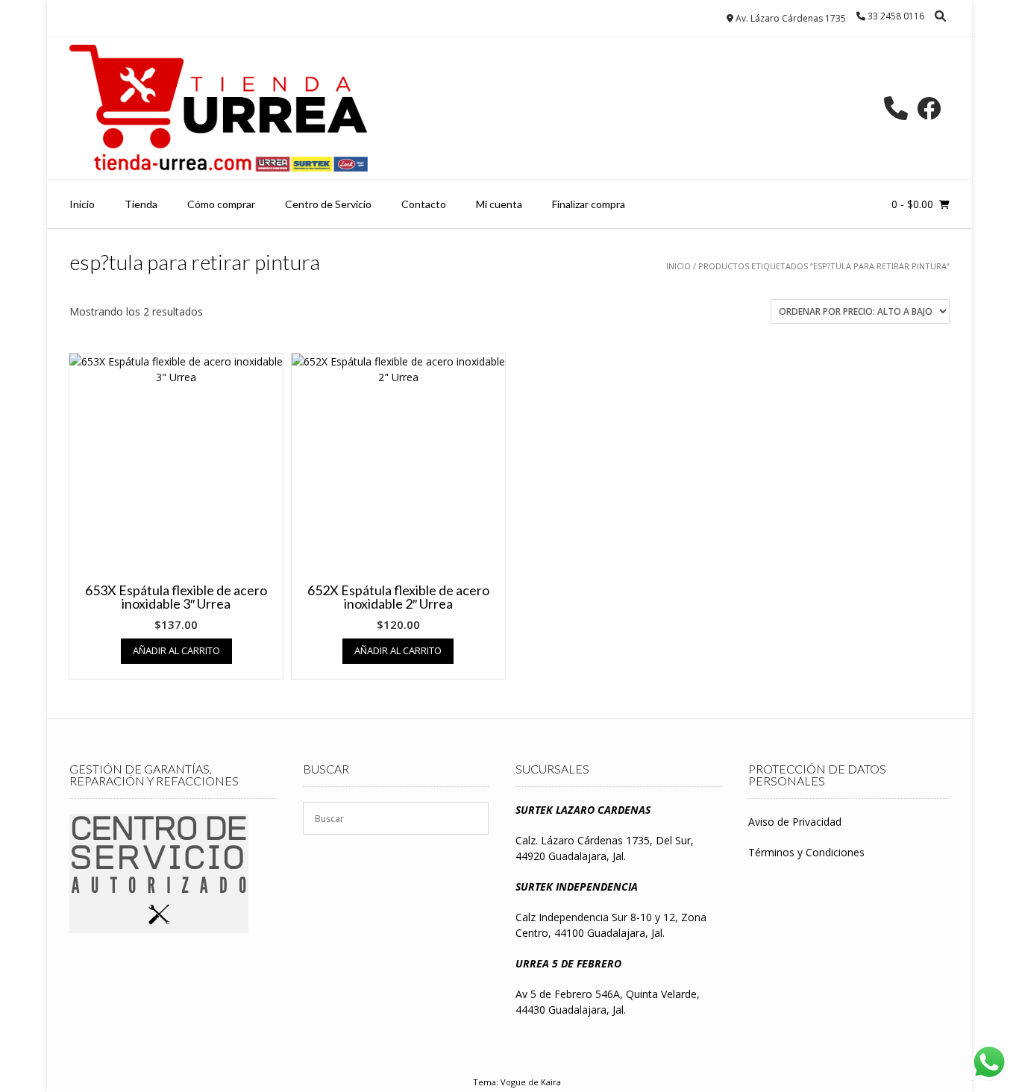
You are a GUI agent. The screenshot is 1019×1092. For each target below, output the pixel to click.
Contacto (423, 204)
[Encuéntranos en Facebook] (929, 108)
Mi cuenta (499, 204)
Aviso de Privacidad (794, 822)
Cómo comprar (221, 204)
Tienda (141, 204)
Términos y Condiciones (806, 852)
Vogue (513, 1082)
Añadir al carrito (176, 650)
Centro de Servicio (328, 204)
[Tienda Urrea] (218, 108)
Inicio (82, 204)
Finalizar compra (588, 204)
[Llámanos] (896, 108)
